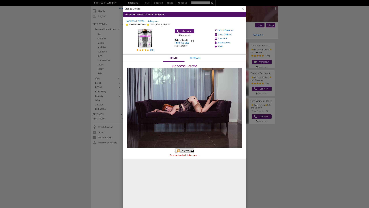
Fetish (141, 14)
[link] (243, 9)
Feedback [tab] (195, 58)
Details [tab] (174, 58)
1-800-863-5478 (181, 43)
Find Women (130, 14)
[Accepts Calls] (184, 31)
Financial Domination (155, 14)
